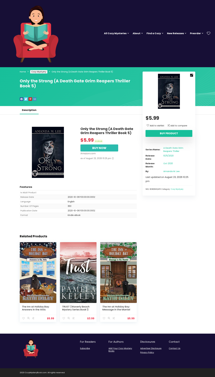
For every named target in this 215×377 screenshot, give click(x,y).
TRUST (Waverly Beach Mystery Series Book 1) (76, 308)
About (136, 33)
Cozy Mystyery (38, 71)
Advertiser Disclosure (150, 348)
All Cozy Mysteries (115, 33)
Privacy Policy (147, 352)
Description (29, 110)
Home (23, 71)
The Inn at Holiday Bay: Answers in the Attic (35, 308)
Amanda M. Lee (171, 171)
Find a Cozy (154, 33)
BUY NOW (99, 148)
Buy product (169, 133)
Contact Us (174, 348)
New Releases (175, 33)
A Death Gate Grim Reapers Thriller (173, 150)
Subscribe (85, 348)
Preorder (195, 33)
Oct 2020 (168, 163)
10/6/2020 (168, 155)
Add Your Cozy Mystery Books (120, 349)
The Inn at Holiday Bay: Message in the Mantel (116, 308)
